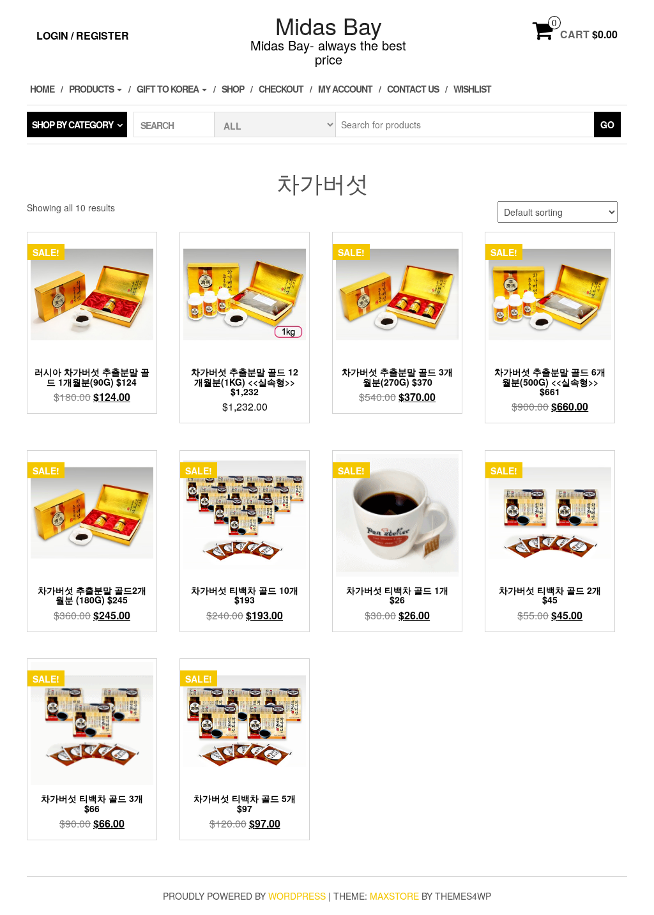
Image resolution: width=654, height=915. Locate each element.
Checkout (281, 88)
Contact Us (413, 88)
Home (42, 88)
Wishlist (472, 88)
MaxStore (394, 895)
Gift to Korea (169, 88)
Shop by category (72, 124)
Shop (233, 88)
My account (345, 88)
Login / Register (82, 35)
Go (607, 124)
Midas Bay (328, 25)
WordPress (297, 895)
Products (92, 88)
